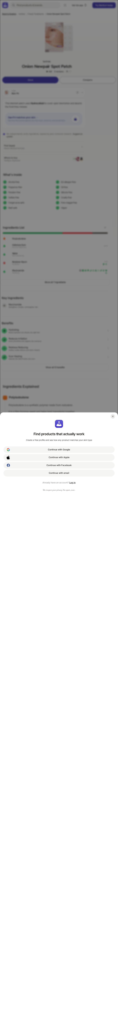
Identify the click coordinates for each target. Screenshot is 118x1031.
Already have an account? (59, 482)
